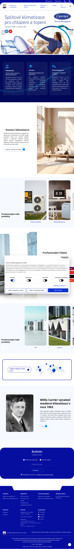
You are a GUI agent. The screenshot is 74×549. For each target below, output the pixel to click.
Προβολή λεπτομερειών (59, 285)
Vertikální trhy (24, 503)
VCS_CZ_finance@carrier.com (33, 523)
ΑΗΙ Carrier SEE (25, 496)
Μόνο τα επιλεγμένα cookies (37, 290)
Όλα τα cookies (58, 290)
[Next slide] (9, 222)
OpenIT (40, 544)
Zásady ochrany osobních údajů (45, 474)
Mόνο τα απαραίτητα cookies (16, 290)
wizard (50, 546)
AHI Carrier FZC (25, 498)
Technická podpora (43, 6)
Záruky (54, 5)
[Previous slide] (3, 222)
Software (5, 514)
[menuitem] (69, 1)
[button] (37, 32)
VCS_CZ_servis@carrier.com (28, 526)
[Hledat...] (70, 6)
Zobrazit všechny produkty (13, 149)
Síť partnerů (63, 6)
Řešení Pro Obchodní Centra (30, 6)
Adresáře (5, 512)
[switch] (29, 280)
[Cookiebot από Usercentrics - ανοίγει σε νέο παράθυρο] (62, 258)
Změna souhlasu (66, 532)
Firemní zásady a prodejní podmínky (62, 497)
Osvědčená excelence (26, 505)
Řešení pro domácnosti (13, 6)
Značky (22, 500)
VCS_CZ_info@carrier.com (27, 521)
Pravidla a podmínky (55, 532)
